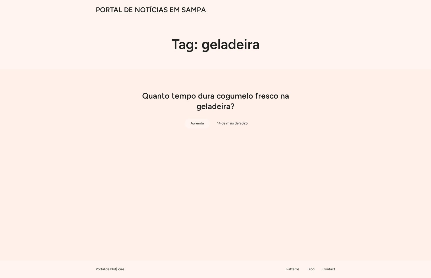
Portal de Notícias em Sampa (151, 9)
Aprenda (197, 123)
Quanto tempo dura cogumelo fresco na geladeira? (215, 101)
